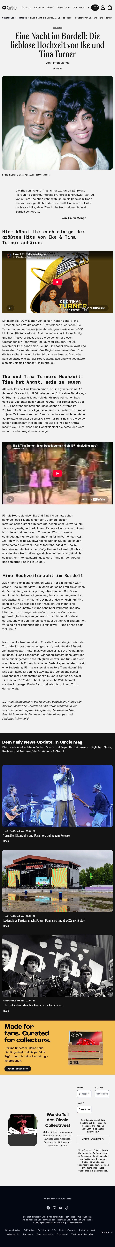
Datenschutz (12, 1234)
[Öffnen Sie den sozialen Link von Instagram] (54, 1208)
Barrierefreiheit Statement (52, 1234)
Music (37, 7)
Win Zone (79, 7)
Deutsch (105, 1232)
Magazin (62, 7)
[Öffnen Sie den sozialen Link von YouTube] (61, 1208)
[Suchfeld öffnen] (95, 7)
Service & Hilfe (47, 1230)
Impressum (28, 1234)
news (6, 841)
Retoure (83, 1230)
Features (22, 18)
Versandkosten (12, 1230)
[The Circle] (9, 8)
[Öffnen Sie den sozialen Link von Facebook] (48, 1208)
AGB (93, 1230)
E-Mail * (82, 1087)
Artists (26, 7)
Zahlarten (29, 1230)
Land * (80, 1103)
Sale (90, 7)
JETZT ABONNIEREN (93, 1139)
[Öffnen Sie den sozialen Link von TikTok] (67, 1208)
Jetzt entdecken (17, 1068)
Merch (50, 7)
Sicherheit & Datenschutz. (93, 1171)
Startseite (8, 18)
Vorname (99, 1087)
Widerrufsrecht (67, 1230)
